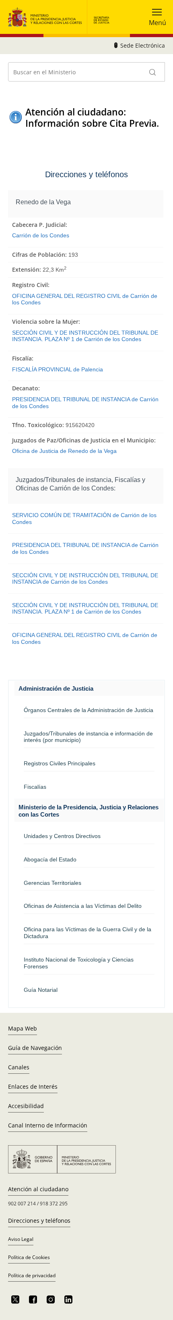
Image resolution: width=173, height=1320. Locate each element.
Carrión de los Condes (40, 235)
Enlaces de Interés (33, 1086)
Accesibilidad (26, 1106)
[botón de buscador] (153, 72)
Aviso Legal (20, 1239)
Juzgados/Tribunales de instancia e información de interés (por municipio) (88, 737)
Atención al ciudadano (38, 1189)
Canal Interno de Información (47, 1125)
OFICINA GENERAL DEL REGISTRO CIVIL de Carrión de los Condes (84, 299)
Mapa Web (22, 1028)
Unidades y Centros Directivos (62, 836)
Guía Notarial (41, 990)
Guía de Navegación (35, 1048)
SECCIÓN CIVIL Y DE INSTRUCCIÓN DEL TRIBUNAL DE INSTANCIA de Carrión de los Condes (85, 578)
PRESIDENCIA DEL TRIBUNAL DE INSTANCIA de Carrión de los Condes (85, 402)
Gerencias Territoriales (52, 883)
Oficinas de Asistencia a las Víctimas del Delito (83, 906)
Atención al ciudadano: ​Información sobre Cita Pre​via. (92, 117)
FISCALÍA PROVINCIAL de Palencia (57, 369)
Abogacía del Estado (50, 859)
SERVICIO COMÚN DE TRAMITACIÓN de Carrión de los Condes (84, 518)
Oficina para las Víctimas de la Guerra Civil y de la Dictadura (87, 932)
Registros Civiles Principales (59, 763)
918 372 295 (54, 1203)
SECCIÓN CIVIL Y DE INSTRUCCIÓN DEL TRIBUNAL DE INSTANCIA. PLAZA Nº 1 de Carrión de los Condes (85, 336)
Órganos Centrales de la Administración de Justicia (88, 710)
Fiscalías (35, 787)
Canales (18, 1067)
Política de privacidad (32, 1275)
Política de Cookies (29, 1257)
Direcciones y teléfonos (39, 1220)
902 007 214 (22, 1203)
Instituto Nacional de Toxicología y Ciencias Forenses (79, 963)
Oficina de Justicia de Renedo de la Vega (64, 451)
